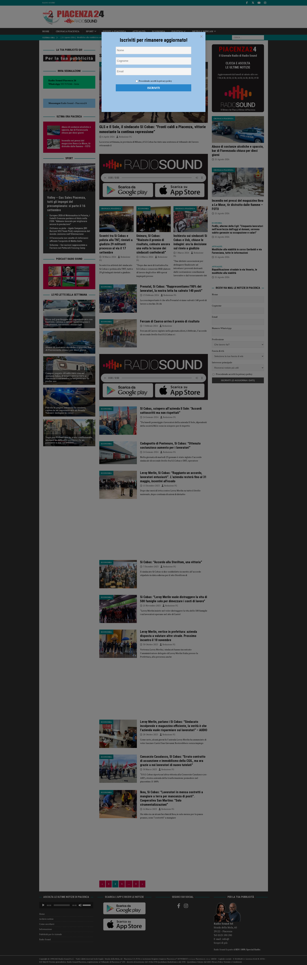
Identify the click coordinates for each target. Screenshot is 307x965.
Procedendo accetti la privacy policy (155, 80)
